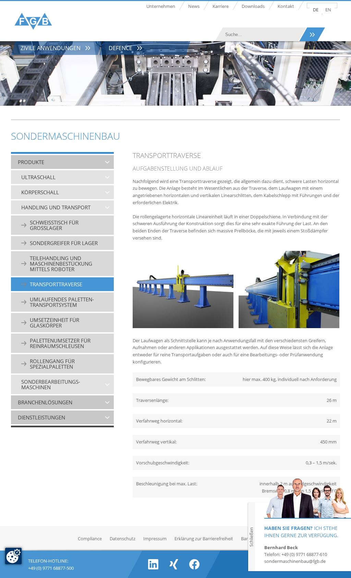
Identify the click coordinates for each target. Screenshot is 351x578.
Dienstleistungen (41, 417)
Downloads (253, 6)
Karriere (221, 6)
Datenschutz (122, 538)
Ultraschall (38, 177)
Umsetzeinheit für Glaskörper (54, 322)
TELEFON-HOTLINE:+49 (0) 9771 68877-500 (51, 564)
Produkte (31, 162)
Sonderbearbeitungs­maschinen (50, 384)
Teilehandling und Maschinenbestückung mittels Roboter (61, 264)
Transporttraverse (56, 284)
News (193, 6)
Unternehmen (160, 6)
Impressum (155, 538)
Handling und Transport (55, 207)
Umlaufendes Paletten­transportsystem (62, 302)
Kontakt (286, 6)
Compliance (90, 538)
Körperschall (40, 192)
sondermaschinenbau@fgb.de (295, 561)
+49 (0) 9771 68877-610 (304, 554)
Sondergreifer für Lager (64, 243)
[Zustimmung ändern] (13, 556)
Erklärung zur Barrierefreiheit (203, 538)
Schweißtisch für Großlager (54, 225)
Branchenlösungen (45, 402)
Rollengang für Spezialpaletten (52, 364)
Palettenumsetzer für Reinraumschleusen (60, 343)
